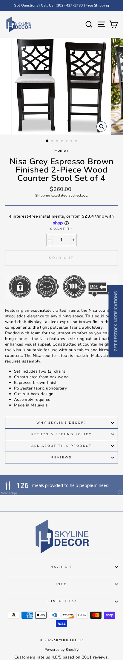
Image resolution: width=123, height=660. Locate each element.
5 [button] (67, 141)
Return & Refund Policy (61, 434)
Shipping (42, 195)
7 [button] (76, 141)
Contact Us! (61, 601)
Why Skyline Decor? (61, 423)
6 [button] (71, 141)
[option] (61, 5)
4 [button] (62, 141)
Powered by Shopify (61, 649)
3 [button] (57, 141)
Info (61, 584)
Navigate (61, 567)
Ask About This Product (61, 446)
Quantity (61, 229)
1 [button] (47, 141)
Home (60, 150)
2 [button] (52, 141)
